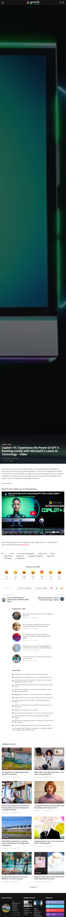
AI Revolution (25, 545)
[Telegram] (9, 461)
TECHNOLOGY (20, 558)
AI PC (12, 553)
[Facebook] (4, 461)
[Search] (63, 2)
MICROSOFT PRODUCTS (36, 556)
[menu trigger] (3, 2)
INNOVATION (8, 556)
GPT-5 (53, 553)
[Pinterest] (8, 461)
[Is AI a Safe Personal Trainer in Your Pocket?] (28, 904)
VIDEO (9, 444)
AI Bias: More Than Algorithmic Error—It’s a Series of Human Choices (33, 677)
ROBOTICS (38, 801)
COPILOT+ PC (43, 553)
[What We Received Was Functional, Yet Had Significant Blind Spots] (16, 616)
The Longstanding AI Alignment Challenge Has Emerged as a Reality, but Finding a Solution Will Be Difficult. (37, 636)
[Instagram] (55, 914)
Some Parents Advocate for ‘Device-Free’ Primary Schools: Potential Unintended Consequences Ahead (16, 808)
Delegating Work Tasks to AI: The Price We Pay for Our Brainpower (32, 694)
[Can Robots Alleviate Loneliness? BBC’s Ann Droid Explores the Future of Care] (49, 792)
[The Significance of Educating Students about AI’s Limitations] (17, 759)
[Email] (11, 461)
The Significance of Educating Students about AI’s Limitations (31, 674)
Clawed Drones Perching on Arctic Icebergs (26, 710)
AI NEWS (4, 444)
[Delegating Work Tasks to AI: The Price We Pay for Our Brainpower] (49, 828)
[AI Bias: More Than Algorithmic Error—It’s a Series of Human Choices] (49, 759)
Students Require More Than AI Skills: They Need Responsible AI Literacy (49, 878)
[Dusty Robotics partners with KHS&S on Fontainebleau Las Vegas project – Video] (38, 904)
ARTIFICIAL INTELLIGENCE (26, 553)
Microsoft (20, 556)
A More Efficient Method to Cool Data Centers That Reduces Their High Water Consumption (15, 843)
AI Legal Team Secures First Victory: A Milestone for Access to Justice (33, 697)
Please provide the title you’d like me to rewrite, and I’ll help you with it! (33, 713)
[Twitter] (6, 461)
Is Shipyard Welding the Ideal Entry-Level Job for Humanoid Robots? (32, 725)
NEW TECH (51, 556)
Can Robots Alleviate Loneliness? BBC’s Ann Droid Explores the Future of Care (49, 807)
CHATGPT (38, 872)
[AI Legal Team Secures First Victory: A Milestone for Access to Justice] (16, 658)
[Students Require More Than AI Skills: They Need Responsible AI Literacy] (49, 863)
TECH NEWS (8, 558)
